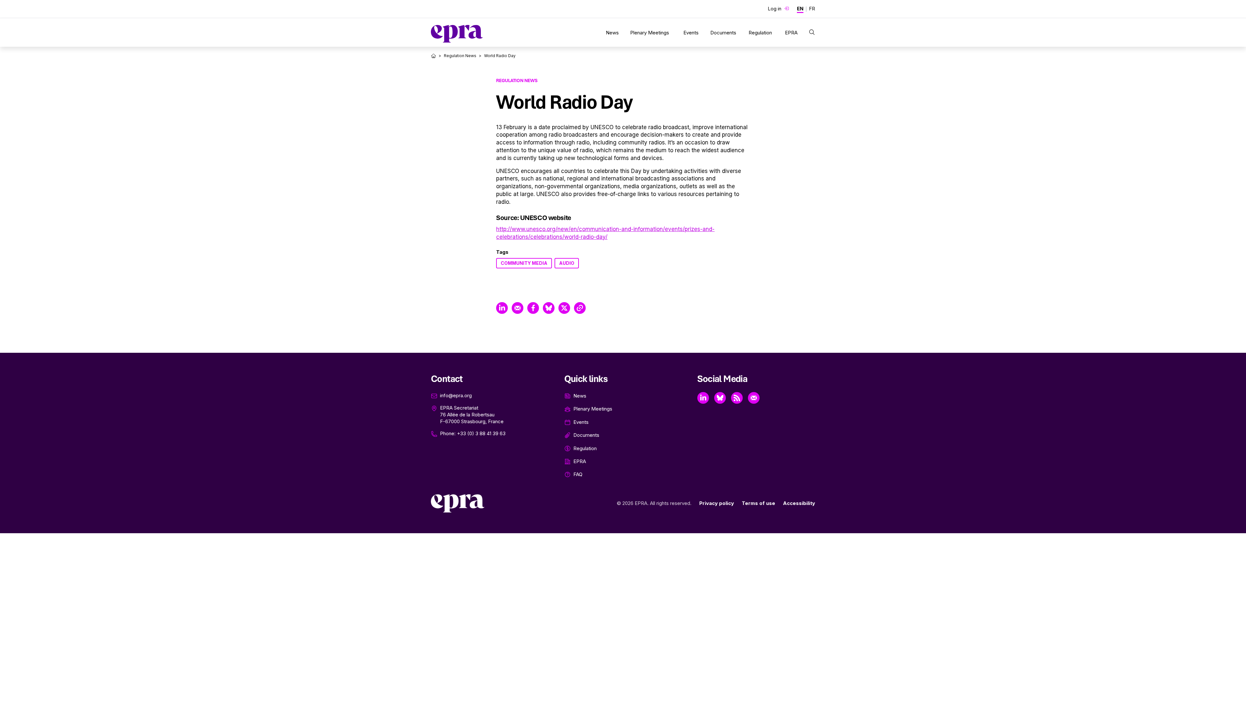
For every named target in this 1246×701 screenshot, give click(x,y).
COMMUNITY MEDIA (524, 263)
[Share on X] (564, 308)
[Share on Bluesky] (549, 308)
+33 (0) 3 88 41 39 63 (481, 433)
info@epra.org (456, 395)
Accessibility (799, 503)
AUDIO (566, 263)
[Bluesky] (720, 398)
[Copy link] (580, 308)
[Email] (754, 398)
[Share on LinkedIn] (502, 308)
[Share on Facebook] (533, 308)
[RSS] (737, 398)
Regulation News (460, 55)
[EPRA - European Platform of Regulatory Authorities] (457, 34)
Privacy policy (716, 503)
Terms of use (758, 503)
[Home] (433, 55)
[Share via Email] (517, 308)
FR (812, 9)
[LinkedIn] (703, 398)
